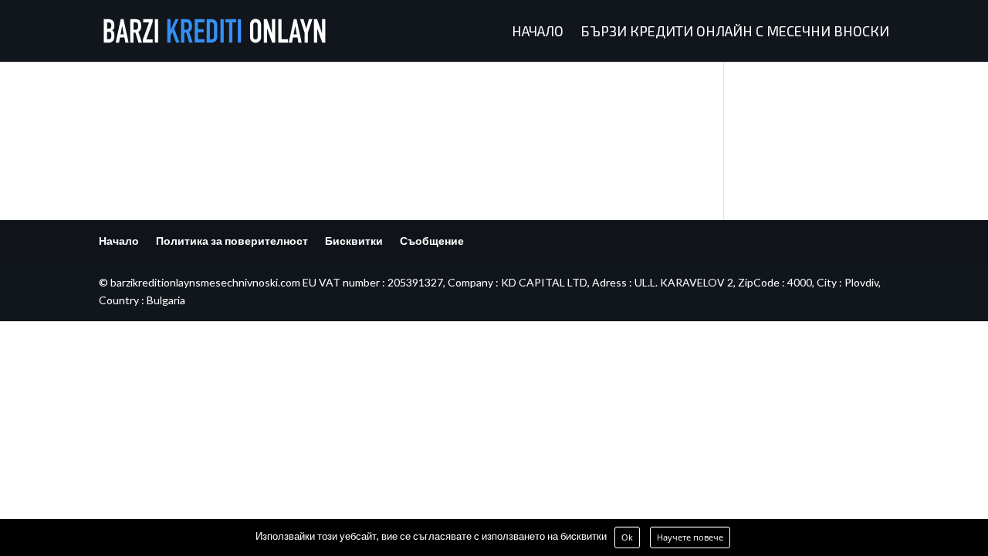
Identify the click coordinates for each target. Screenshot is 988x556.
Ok (627, 537)
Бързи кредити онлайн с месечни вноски (734, 32)
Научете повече (690, 537)
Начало (537, 32)
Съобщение (432, 240)
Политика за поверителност (232, 240)
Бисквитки (354, 240)
